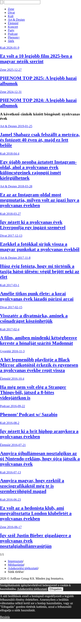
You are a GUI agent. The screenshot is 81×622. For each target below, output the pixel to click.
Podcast (12, 34)
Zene (11, 9)
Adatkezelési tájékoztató (23, 568)
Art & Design (16, 19)
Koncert (13, 26)
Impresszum (15, 561)
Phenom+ (14, 37)
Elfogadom (56, 589)
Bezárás (5, 617)
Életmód (13, 23)
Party (11, 30)
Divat (11, 12)
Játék (11, 41)
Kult (10, 16)
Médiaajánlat (16, 564)
